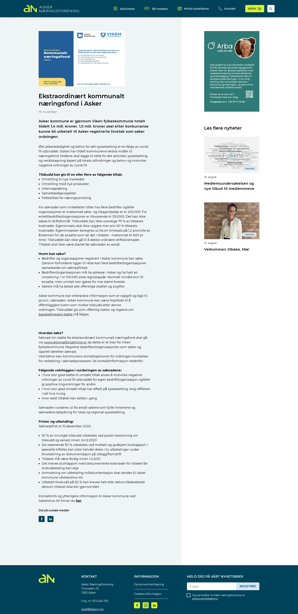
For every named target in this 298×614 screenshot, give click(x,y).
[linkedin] (154, 605)
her (79, 501)
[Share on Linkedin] (50, 518)
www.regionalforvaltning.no (65, 342)
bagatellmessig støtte (56, 314)
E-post (194, 586)
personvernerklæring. (205, 598)
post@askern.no (92, 609)
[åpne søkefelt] (271, 8)
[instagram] (146, 605)
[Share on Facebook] (42, 518)
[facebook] (137, 605)
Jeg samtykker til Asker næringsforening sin (218, 597)
